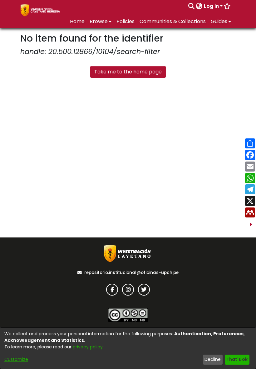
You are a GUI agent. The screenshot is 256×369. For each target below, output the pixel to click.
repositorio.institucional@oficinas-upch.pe (131, 273)
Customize (16, 359)
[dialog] (128, 348)
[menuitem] (199, 6)
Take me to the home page (128, 71)
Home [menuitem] (77, 21)
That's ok (237, 359)
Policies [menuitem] (125, 21)
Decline (212, 359)
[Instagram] (128, 290)
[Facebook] (112, 290)
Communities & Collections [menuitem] (173, 21)
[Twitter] (144, 290)
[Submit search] (191, 6)
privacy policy (88, 347)
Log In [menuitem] (211, 6)
